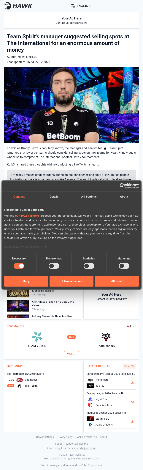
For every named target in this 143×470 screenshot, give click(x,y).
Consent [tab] (19, 196)
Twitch (83, 164)
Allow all (117, 281)
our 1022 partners (27, 215)
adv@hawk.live (87, 448)
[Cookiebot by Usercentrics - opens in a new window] (122, 186)
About (103, 437)
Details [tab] (54, 196)
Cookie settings (45, 437)
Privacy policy (65, 437)
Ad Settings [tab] (89, 196)
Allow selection (71, 281)
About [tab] (124, 196)
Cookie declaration (86, 437)
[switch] (54, 266)
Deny (26, 281)
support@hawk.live (77, 443)
